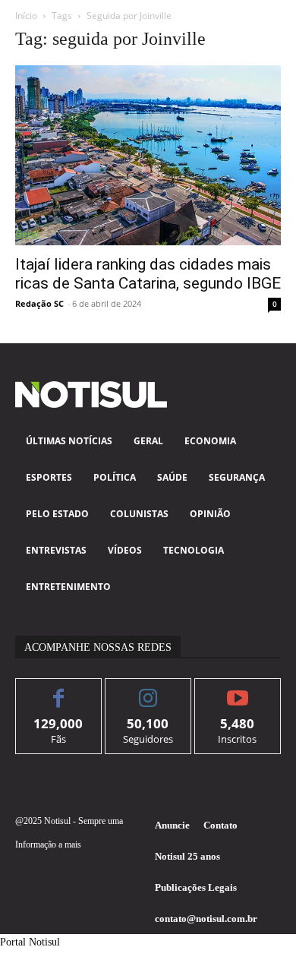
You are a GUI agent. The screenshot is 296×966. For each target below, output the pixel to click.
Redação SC (39, 303)
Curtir (59, 690)
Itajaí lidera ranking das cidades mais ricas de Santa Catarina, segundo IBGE (148, 273)
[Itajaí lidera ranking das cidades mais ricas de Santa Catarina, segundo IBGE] (148, 155)
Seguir (148, 690)
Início (26, 15)
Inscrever (238, 690)
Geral (27, 233)
